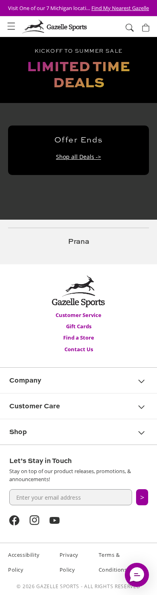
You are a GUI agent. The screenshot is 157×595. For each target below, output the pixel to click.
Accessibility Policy (24, 562)
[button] (11, 27)
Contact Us (78, 349)
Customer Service (78, 315)
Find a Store (78, 337)
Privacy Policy (69, 562)
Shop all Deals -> (78, 157)
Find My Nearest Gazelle (120, 8)
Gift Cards (78, 326)
